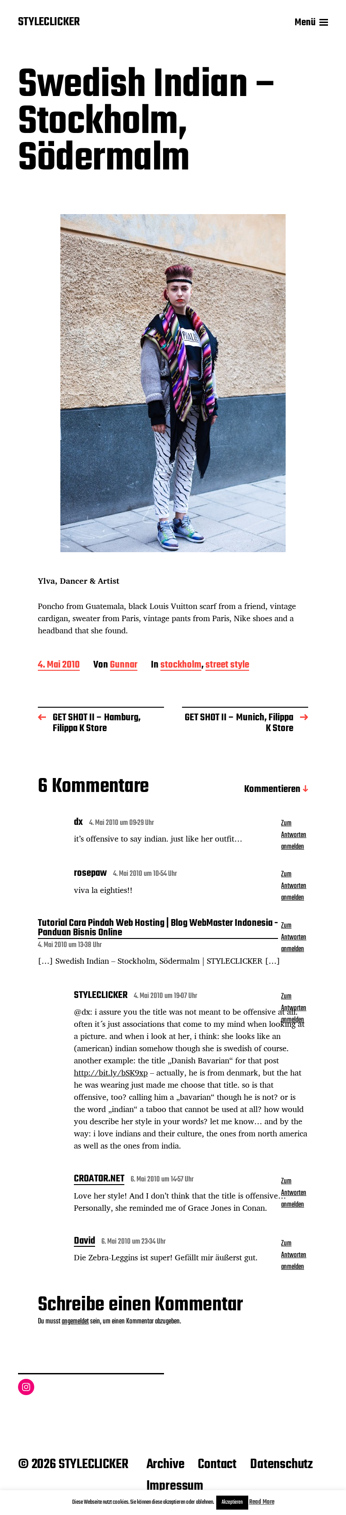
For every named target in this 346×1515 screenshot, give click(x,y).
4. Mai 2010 (59, 665)
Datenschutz (281, 1464)
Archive (165, 1464)
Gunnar (123, 665)
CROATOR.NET (99, 1179)
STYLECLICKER (49, 22)
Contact (217, 1464)
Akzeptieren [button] (232, 1502)
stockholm (180, 665)
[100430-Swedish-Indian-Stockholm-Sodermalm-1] (173, 383)
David (84, 1241)
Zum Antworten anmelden (293, 835)
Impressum (174, 1486)
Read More (261, 1502)
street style (227, 665)
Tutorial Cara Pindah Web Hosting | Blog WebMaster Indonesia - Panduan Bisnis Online (158, 929)
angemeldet (75, 1321)
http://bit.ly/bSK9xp (111, 1072)
